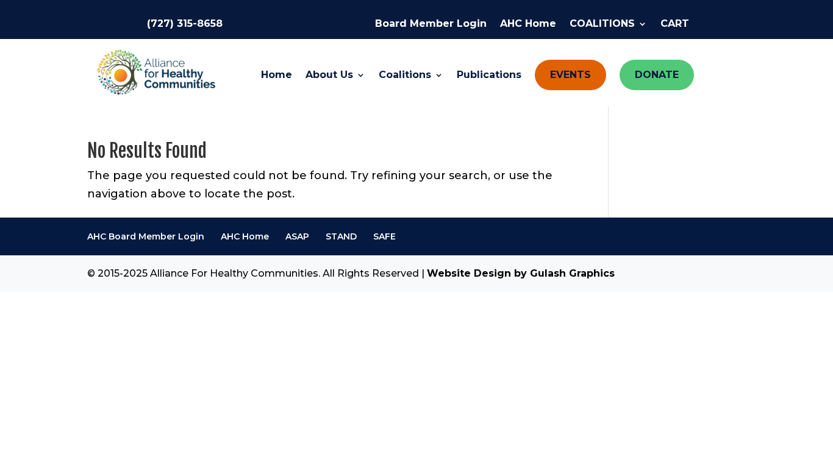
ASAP (297, 236)
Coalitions (405, 75)
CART (674, 24)
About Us (329, 75)
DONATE (657, 74)
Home (276, 75)
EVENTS (570, 74)
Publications (489, 75)
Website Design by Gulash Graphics (521, 273)
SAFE (384, 236)
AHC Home (528, 24)
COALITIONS (602, 24)
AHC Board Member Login (145, 236)
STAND (341, 236)
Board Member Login (431, 24)
